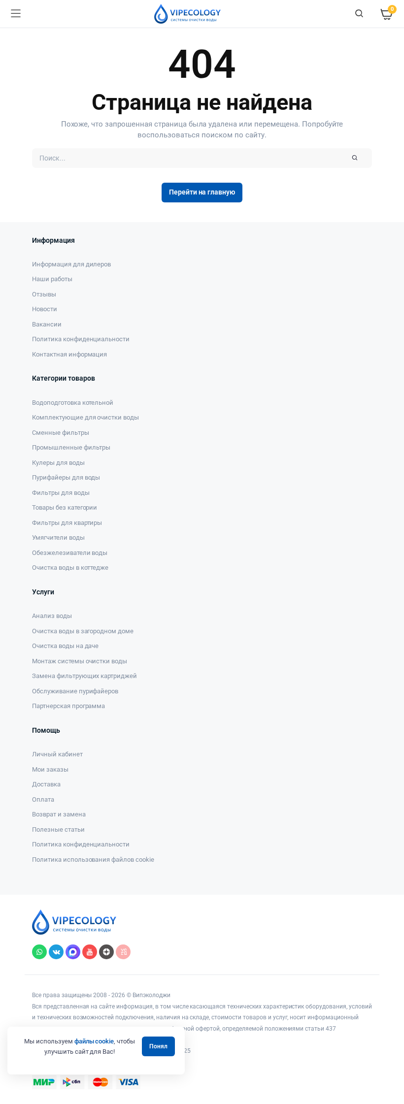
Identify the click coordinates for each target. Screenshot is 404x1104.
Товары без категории (64, 507)
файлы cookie (94, 1041)
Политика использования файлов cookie (93, 859)
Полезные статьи (58, 829)
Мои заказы (50, 769)
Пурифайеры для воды (66, 477)
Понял (158, 1046)
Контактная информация (69, 354)
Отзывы (44, 294)
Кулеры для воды (58, 462)
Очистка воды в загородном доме (83, 631)
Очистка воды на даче (65, 645)
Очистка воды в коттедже (70, 567)
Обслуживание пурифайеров (75, 691)
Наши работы (52, 279)
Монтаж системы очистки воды (79, 661)
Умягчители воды (58, 537)
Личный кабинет (57, 754)
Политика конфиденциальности (81, 339)
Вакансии (47, 324)
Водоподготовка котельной (72, 402)
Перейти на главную (202, 192)
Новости (44, 309)
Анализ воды (52, 615)
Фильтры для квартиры (67, 522)
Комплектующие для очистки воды (85, 417)
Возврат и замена (59, 814)
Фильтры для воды (61, 492)
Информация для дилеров (71, 264)
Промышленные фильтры (71, 447)
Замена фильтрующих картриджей (84, 676)
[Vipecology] (187, 14)
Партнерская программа (68, 706)
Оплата (43, 799)
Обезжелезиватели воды (69, 552)
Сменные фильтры (60, 432)
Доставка (46, 784)
